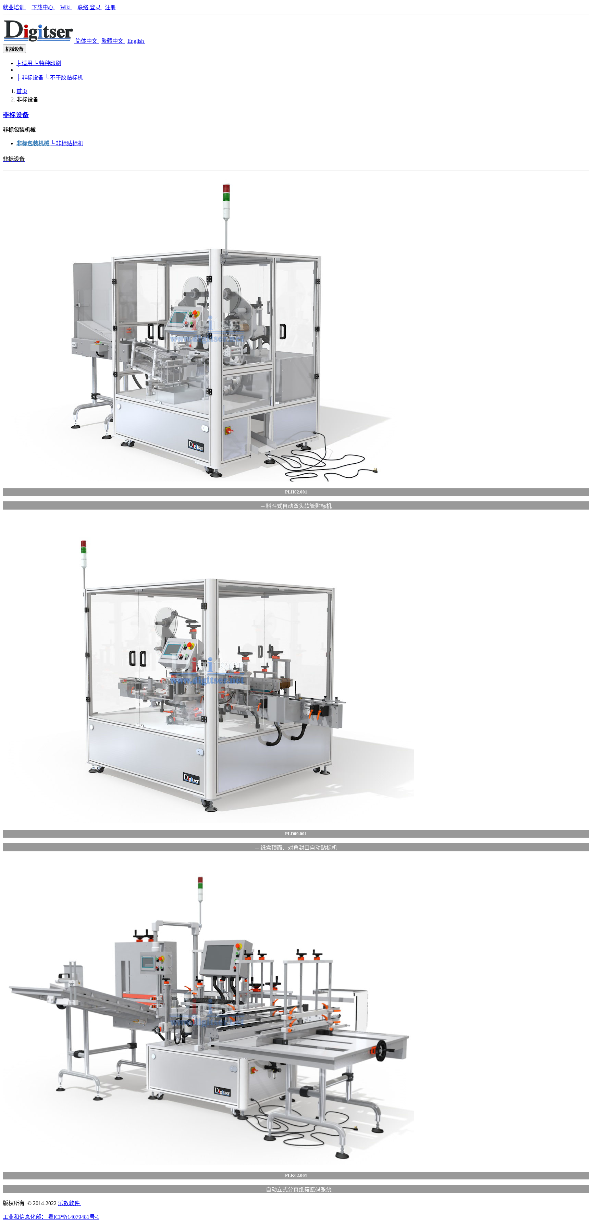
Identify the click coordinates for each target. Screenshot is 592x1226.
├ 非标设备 (30, 77)
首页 (21, 91)
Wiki (66, 7)
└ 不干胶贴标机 (64, 77)
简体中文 (87, 41)
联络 (83, 7)
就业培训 (14, 7)
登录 (96, 7)
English (136, 41)
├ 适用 (25, 63)
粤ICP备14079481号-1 (73, 1217)
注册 (110, 7)
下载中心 (43, 7)
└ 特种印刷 (47, 63)
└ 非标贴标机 (67, 143)
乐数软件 (69, 1203)
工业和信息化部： (25, 1217)
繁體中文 (113, 41)
